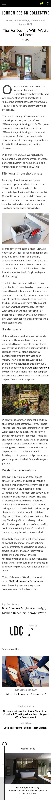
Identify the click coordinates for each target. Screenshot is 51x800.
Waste (42, 612)
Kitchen (34, 20)
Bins (5, 608)
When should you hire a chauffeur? (26, 693)
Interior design (35, 608)
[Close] (4, 744)
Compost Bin (17, 608)
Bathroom (20, 787)
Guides (9, 20)
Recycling (19, 612)
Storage (32, 612)
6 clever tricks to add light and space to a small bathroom (28, 792)
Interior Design (21, 20)
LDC (27, 39)
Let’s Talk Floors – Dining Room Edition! (25, 725)
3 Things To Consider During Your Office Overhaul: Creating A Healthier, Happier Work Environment (25, 712)
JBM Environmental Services (23, 581)
